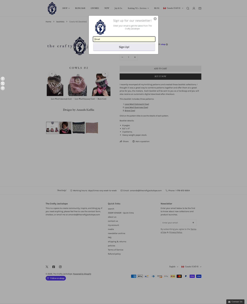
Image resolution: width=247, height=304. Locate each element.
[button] (155, 18)
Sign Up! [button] (124, 47)
